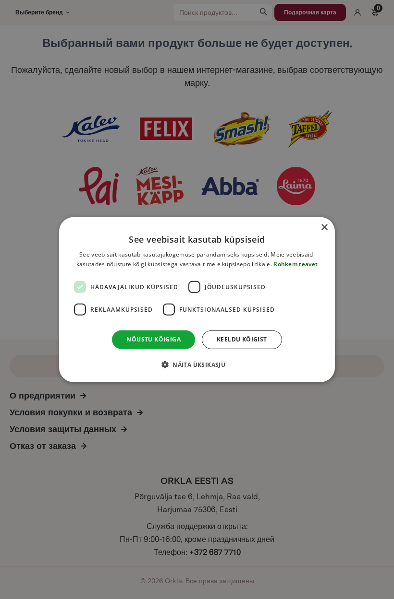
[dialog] (197, 299)
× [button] (324, 227)
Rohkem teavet (295, 264)
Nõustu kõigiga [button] (153, 339)
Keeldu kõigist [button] (242, 339)
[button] (197, 364)
